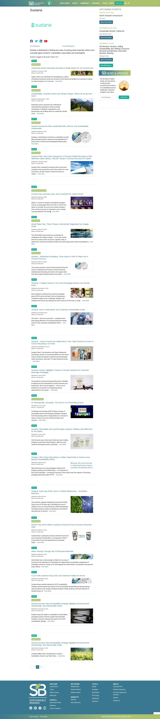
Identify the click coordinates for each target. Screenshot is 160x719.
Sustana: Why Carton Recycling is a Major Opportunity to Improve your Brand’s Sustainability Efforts (60, 458)
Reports (73, 699)
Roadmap (95, 689)
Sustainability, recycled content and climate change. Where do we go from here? (61, 95)
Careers (115, 697)
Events (75, 3)
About (111, 3)
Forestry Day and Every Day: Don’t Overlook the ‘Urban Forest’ (57, 194)
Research (95, 701)
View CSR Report (68, 46)
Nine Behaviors (76, 702)
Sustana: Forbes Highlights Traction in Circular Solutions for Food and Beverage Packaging (60, 371)
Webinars (53, 705)
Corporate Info (117, 686)
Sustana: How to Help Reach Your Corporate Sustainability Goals (58, 310)
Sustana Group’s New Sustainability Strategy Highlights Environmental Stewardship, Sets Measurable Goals (60, 605)
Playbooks (95, 698)
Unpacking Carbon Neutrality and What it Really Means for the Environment (62, 68)
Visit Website (34, 46)
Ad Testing (95, 695)
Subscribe (119, 3)
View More (58, 81)
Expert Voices (54, 692)
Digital (105, 3)
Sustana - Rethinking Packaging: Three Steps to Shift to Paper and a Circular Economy (59, 258)
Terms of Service (33, 716)
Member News (75, 692)
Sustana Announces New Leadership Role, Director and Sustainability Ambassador (59, 127)
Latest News (54, 686)
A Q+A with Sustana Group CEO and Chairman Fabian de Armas (58, 576)
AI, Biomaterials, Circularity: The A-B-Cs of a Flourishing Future (57, 403)
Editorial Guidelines (119, 689)
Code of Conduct (55, 708)
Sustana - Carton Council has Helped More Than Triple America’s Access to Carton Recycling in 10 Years (62, 342)
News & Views (65, 3)
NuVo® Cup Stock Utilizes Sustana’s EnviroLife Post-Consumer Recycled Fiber (61, 526)
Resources (96, 3)
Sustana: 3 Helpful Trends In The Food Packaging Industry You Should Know (60, 284)
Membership (85, 3)
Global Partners (76, 689)
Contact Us (116, 700)
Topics (52, 689)
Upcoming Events (55, 702)
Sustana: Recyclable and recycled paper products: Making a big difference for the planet (61, 430)
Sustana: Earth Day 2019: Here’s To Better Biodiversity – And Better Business (59, 492)
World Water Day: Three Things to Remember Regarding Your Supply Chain (60, 225)
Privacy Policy (43, 716)
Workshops (95, 692)
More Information (106, 22)
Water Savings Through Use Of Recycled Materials (52, 551)
